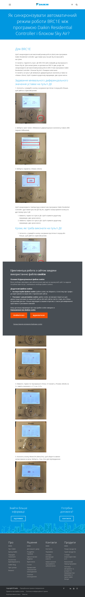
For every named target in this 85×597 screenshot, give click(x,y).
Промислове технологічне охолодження (32, 570)
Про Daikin (12, 549)
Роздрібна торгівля (30, 553)
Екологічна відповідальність (14, 561)
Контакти (49, 549)
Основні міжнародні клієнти (49, 557)
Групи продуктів (70, 552)
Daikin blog (12, 565)
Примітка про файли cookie (15, 591)
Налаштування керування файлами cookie (27, 324)
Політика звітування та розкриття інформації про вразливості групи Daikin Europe (69, 573)
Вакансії (11, 570)
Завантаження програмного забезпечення (51, 564)
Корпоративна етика (13, 594)
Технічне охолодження (32, 576)
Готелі (29, 565)
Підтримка (49, 552)
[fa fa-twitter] (67, 588)
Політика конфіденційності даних (37, 591)
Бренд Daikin (12, 552)
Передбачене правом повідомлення (32, 588)
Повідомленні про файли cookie (22, 310)
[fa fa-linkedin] (70, 588)
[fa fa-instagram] (77, 588)
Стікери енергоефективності (70, 557)
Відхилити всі (39, 315)
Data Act (24, 594)
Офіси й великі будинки (32, 558)
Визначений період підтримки (70, 563)
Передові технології (12, 556)
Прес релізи (12, 567)
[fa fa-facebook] (64, 588)
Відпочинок (31, 562)
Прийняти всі (18, 315)
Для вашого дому (33, 549)
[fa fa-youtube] (73, 588)
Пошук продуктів (70, 549)
